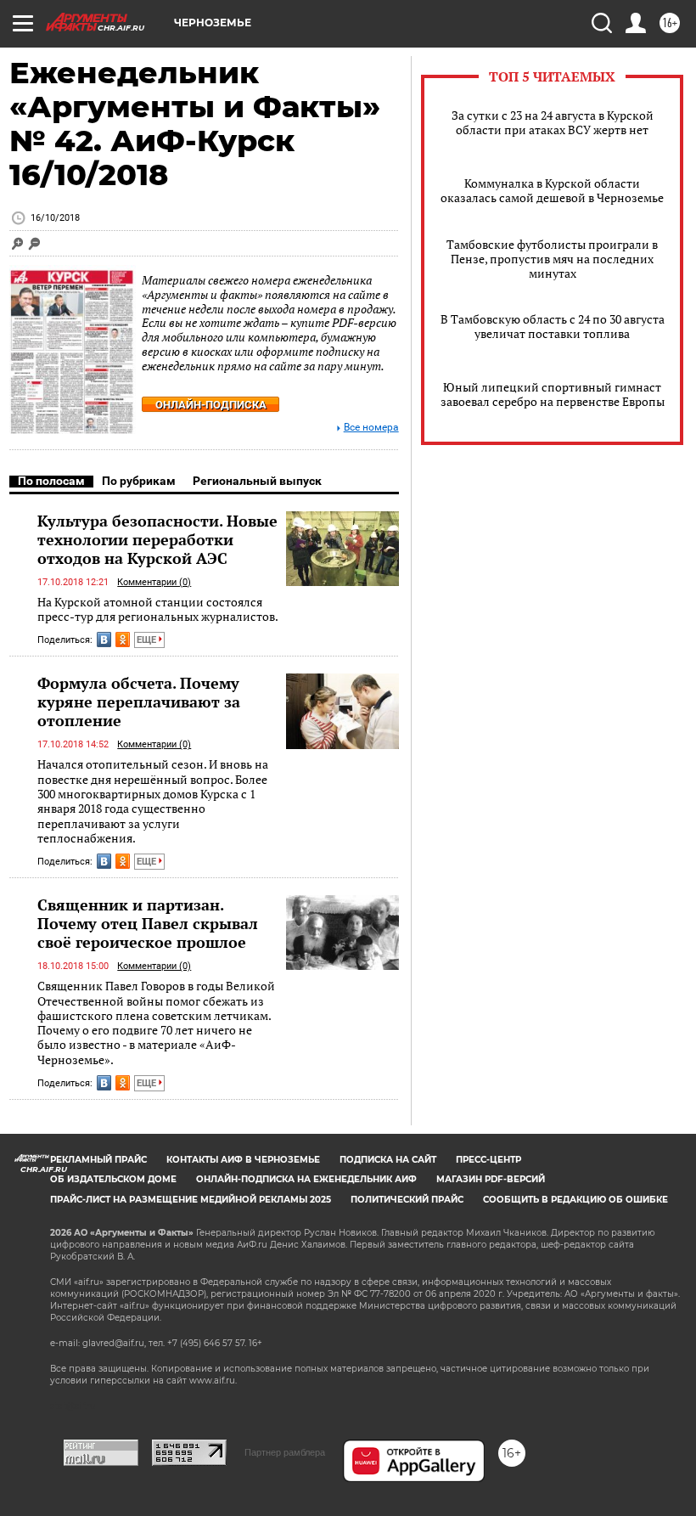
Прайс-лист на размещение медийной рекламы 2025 (190, 1199)
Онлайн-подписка (211, 404)
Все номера (371, 427)
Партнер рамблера (284, 1452)
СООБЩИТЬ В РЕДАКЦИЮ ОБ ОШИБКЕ (575, 1199)
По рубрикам (139, 480)
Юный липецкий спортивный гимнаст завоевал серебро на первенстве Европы (553, 394)
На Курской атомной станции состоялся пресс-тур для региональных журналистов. (157, 609)
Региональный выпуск (257, 480)
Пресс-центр (488, 1159)
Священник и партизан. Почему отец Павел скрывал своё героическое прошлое (147, 923)
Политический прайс (407, 1199)
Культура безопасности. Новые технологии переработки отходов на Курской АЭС (157, 539)
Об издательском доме (113, 1179)
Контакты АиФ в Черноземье (243, 1159)
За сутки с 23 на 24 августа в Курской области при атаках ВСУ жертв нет (553, 122)
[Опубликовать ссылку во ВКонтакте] (104, 639)
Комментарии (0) (154, 582)
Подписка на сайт (388, 1159)
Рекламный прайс (98, 1159)
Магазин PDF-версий (490, 1179)
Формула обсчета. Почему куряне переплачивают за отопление (138, 701)
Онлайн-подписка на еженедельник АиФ (306, 1179)
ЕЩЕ (148, 639)
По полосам (51, 480)
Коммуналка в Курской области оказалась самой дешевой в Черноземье (552, 190)
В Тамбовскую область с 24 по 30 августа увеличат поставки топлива (553, 326)
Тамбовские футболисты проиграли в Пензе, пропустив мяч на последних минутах (552, 258)
